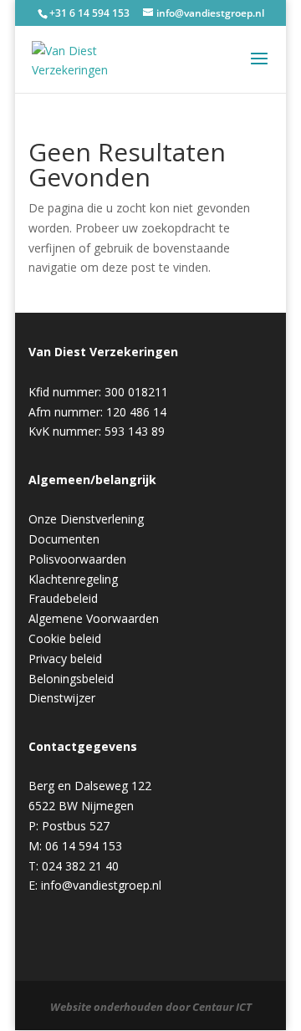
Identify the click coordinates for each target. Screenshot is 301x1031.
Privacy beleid (65, 658)
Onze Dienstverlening (86, 519)
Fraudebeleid (63, 598)
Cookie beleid (64, 638)
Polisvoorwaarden (77, 559)
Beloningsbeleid (71, 678)
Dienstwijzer (61, 698)
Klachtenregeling (73, 579)
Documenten (63, 539)
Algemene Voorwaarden (93, 618)
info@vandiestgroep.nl (101, 885)
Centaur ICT (222, 1006)
